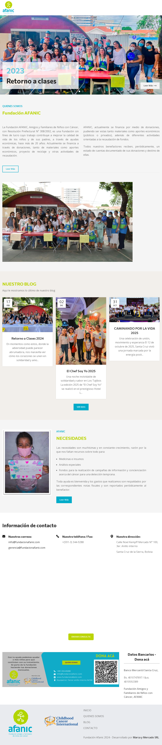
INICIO (87, 710)
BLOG (86, 722)
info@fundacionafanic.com (24, 542)
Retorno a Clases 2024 (27, 338)
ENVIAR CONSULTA (81, 636)
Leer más (148, 85)
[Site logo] (8, 7)
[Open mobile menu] (158, 7)
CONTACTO (90, 728)
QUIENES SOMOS (93, 716)
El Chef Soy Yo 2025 (81, 371)
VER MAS (81, 406)
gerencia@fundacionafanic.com (26, 547)
